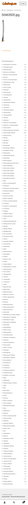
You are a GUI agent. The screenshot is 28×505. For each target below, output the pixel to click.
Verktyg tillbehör (7, 481)
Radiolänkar (6, 380)
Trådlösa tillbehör (7, 453)
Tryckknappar (6, 466)
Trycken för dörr (7, 461)
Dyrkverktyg (6, 158)
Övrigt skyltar (6, 345)
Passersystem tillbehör (9, 355)
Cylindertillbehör (7, 115)
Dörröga (5, 137)
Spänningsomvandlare (9, 426)
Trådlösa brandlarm (8, 451)
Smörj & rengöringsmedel (9, 415)
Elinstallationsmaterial (9, 178)
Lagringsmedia (7, 274)
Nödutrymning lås (7, 309)
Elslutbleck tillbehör (8, 191)
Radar (4, 377)
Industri (5, 239)
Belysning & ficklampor (9, 72)
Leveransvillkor (6, 496)
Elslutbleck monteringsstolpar (11, 188)
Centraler (5, 97)
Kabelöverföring (7, 251)
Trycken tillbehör (7, 463)
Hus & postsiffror (7, 234)
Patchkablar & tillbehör (9, 357)
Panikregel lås (7, 352)
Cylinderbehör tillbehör (9, 102)
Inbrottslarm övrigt (8, 236)
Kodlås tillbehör (7, 264)
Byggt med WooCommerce (18, 496)
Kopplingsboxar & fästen (9, 266)
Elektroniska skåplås (8, 175)
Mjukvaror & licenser (8, 294)
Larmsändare (6, 279)
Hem (4, 10)
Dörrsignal (6, 140)
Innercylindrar (6, 244)
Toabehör (5, 448)
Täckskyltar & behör (8, 438)
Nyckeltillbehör (7, 327)
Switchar (5, 436)
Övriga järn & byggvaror (9, 337)
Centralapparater (7, 95)
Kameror (5, 256)
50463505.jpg (10, 10)
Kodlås (5, 261)
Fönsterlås (6, 203)
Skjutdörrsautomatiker (9, 405)
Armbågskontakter (8, 67)
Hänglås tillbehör (7, 228)
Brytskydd (6, 90)
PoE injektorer (7, 362)
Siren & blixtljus (7, 403)
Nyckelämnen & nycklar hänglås (11, 314)
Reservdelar (6, 390)
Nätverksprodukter (8, 304)
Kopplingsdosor (7, 269)
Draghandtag (6, 153)
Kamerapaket (6, 254)
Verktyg (5, 479)
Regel (4, 385)
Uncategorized (7, 468)
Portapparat (6, 365)
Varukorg (22, 501)
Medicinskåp (6, 289)
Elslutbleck (6, 185)
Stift (4, 431)
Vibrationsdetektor (8, 484)
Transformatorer (7, 456)
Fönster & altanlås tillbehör (10, 201)
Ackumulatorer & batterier (9, 64)
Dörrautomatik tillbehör (9, 132)
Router (5, 395)
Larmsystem (6, 282)
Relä (4, 388)
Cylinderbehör (7, 100)
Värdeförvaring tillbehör (9, 474)
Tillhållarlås (6, 443)
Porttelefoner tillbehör (9, 370)
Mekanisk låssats (7, 292)
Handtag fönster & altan (9, 223)
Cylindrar (5, 117)
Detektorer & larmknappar (9, 122)
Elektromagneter (7, 160)
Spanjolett (6, 420)
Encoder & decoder (8, 196)
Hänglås (5, 226)
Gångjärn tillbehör (8, 213)
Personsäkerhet (7, 360)
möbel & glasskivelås (8, 297)
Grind (4, 218)
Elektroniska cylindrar (8, 168)
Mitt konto (4, 502)
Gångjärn (5, 211)
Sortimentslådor (7, 418)
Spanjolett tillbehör (8, 423)
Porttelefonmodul (7, 372)
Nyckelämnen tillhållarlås (9, 322)
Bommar (5, 77)
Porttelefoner (6, 367)
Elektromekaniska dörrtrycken (11, 163)
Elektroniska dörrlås (8, 170)
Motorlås (5, 302)
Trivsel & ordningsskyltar (9, 458)
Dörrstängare (6, 145)
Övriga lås (6, 340)
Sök (14, 502)
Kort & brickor (6, 271)
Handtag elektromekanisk (9, 221)
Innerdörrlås (6, 246)
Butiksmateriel (7, 92)
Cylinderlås (6, 107)
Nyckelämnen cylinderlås (9, 317)
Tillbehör (5, 441)
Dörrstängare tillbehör (9, 148)
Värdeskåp (6, 476)
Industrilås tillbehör (8, 241)
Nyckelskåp (6, 324)
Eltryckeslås (6, 193)
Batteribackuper (7, 69)
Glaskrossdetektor (8, 216)
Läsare (5, 284)
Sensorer (5, 398)
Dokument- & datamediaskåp (10, 125)
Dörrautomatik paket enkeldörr (11, 130)
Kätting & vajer (7, 259)
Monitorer (5, 299)
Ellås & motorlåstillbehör (9, 183)
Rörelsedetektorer (7, 393)
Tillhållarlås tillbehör (8, 446)
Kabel (4, 249)
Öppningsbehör (7, 332)
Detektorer (6, 120)
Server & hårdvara (7, 400)
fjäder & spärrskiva (8, 198)
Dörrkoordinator (7, 135)
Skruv (4, 408)
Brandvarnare (6, 84)
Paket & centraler (7, 347)
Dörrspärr (5, 143)
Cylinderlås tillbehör (8, 110)
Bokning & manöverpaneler (10, 74)
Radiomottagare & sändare (10, 383)
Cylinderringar (7, 112)
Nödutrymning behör (8, 307)
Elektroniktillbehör (8, 165)
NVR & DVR (6, 312)
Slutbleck (5, 413)
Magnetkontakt (7, 287)
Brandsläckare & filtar (8, 82)
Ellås (4, 180)
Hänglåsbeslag (7, 231)
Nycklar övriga (7, 329)
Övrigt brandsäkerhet (8, 342)
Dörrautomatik (7, 127)
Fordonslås (6, 208)
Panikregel (6, 350)
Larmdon (5, 276)
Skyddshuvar (6, 410)
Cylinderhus (6, 105)
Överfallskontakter (8, 335)
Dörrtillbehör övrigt (8, 150)
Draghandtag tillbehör (9, 155)
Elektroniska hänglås (8, 173)
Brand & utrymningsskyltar (10, 79)
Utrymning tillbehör (8, 471)
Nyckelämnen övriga (8, 319)
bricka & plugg (7, 87)
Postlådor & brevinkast (9, 375)
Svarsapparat (6, 433)
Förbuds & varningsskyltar (10, 206)
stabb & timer (6, 428)
